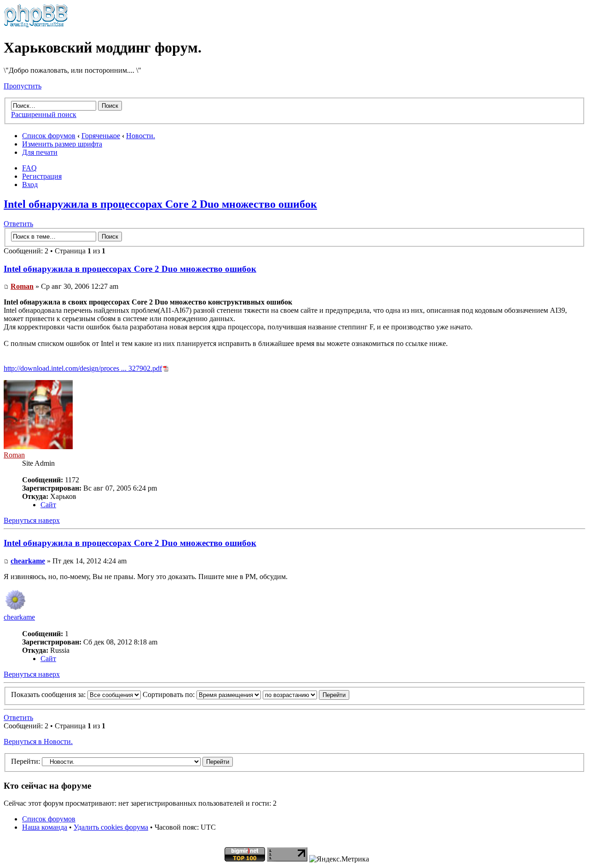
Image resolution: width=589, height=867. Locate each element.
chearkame (28, 561)
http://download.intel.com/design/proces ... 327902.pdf (83, 368)
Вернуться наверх (32, 520)
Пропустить (22, 86)
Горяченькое (100, 136)
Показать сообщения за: (49, 694)
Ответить (18, 224)
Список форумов (48, 136)
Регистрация (42, 176)
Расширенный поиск (43, 114)
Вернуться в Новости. (38, 741)
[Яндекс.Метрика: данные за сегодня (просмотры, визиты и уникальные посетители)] (339, 859)
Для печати (40, 152)
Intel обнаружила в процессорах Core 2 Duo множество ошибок (160, 204)
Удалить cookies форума (111, 827)
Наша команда (44, 827)
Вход (30, 184)
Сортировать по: (169, 694)
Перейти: (25, 761)
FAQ (29, 168)
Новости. (140, 136)
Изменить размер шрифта (62, 144)
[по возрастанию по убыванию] (306, 694)
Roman (22, 286)
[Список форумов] (36, 25)
